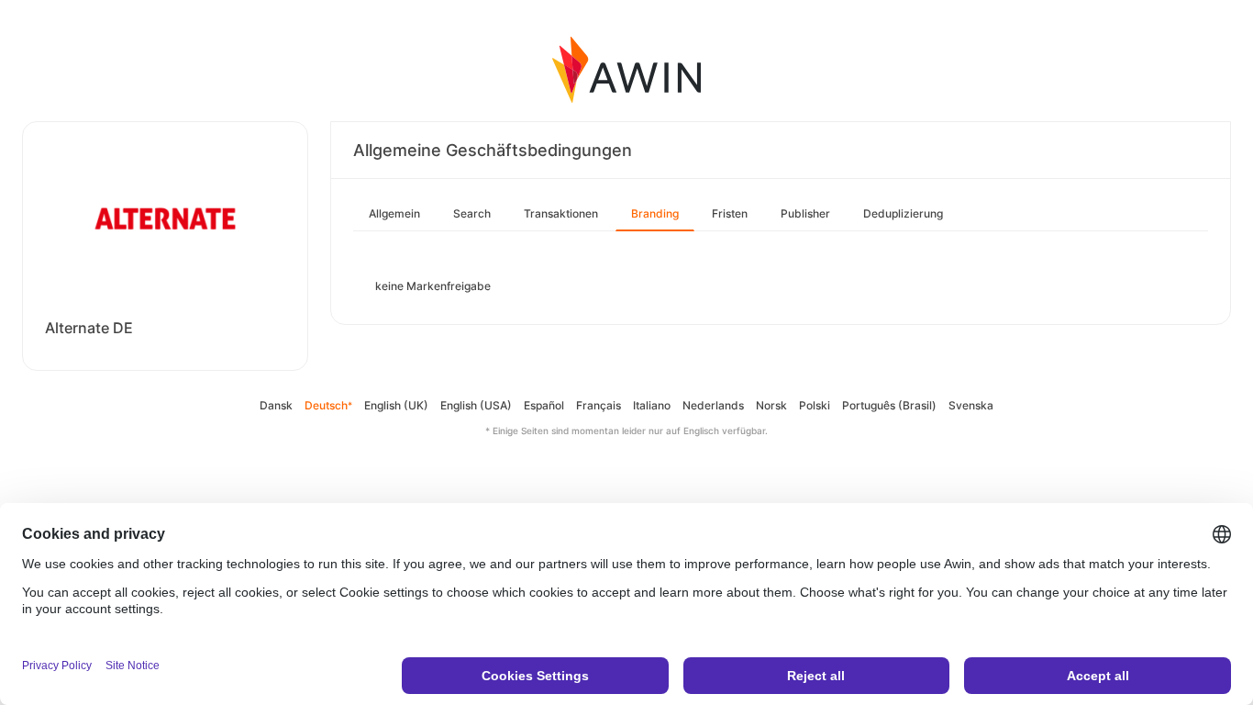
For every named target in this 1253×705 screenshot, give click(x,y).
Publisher (805, 213)
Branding (655, 213)
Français (598, 405)
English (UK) (396, 405)
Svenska (970, 405)
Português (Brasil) (889, 405)
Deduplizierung (903, 213)
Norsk (771, 405)
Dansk (276, 405)
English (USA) (476, 405)
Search (472, 213)
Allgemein (394, 213)
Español (544, 405)
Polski (814, 405)
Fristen (730, 213)
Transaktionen (561, 213)
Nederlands (713, 405)
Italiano (652, 405)
